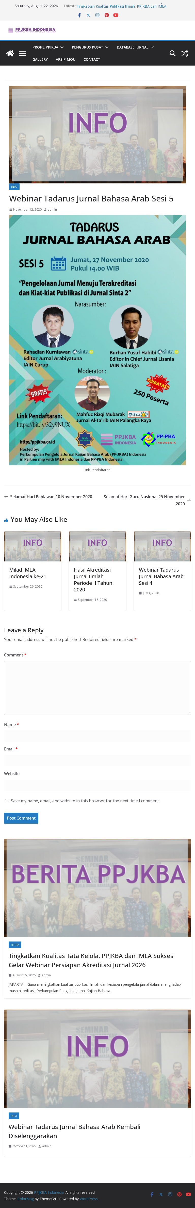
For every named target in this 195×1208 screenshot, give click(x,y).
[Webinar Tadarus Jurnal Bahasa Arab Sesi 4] (162, 535)
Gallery (40, 59)
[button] (61, 47)
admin (52, 209)
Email (11, 749)
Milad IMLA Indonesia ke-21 (27, 573)
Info (14, 187)
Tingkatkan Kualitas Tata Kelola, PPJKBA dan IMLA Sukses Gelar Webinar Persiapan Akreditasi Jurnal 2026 (91, 960)
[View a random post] (185, 53)
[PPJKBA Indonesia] (10, 53)
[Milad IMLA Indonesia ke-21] (32, 535)
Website (12, 773)
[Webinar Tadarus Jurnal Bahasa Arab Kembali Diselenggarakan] (97, 1059)
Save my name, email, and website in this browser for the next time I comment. (85, 801)
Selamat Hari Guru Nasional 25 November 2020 (144, 500)
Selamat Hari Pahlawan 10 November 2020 (51, 496)
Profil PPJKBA (45, 47)
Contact (92, 59)
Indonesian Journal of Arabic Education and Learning (119, 5)
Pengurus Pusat (87, 47)
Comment (15, 655)
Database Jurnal (133, 47)
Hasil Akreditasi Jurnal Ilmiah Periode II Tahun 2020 (93, 579)
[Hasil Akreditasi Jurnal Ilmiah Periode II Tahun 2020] (97, 535)
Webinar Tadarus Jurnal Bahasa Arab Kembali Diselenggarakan (74, 1131)
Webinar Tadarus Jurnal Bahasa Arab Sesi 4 (161, 576)
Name (11, 724)
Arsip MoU (65, 59)
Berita (15, 945)
